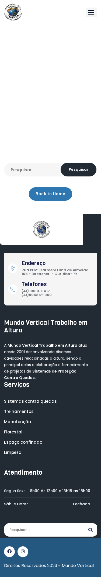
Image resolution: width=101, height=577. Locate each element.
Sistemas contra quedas (30, 401)
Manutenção (17, 422)
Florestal (13, 432)
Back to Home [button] (50, 194)
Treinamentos (19, 411)
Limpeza (13, 452)
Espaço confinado (23, 442)
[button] (91, 12)
